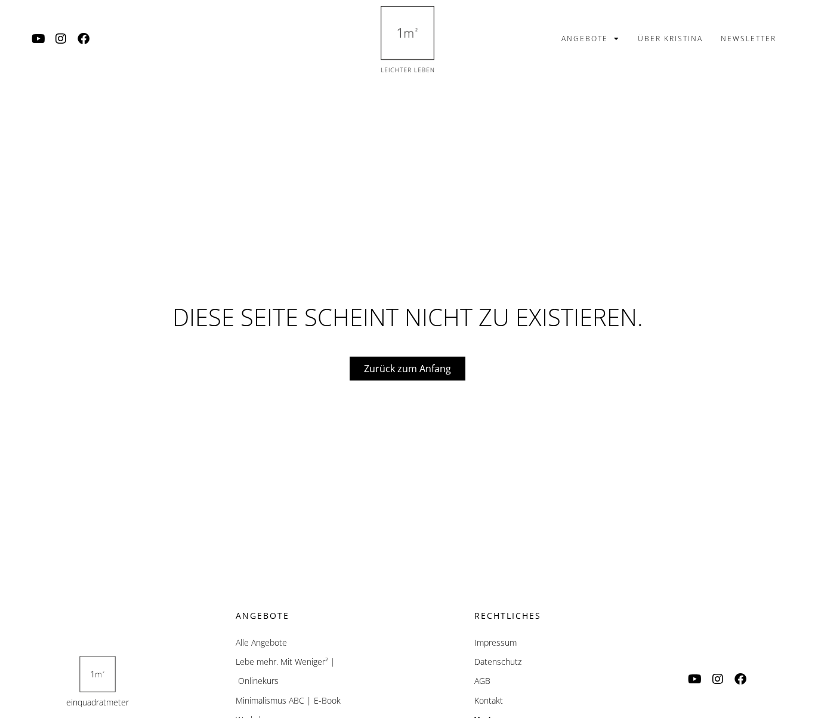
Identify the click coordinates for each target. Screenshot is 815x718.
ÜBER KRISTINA (670, 38)
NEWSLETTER (748, 38)
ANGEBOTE (584, 38)
